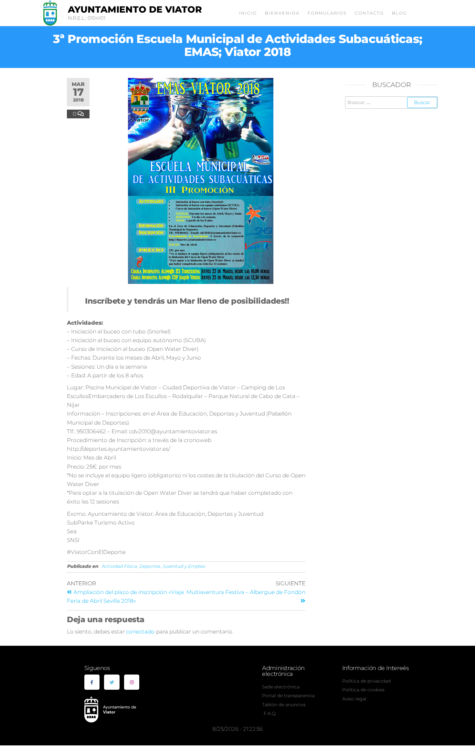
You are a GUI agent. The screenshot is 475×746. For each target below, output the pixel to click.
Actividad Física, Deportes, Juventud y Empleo (153, 566)
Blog (399, 13)
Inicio (248, 13)
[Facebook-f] (92, 682)
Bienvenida (282, 13)
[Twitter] (112, 682)
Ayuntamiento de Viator (135, 9)
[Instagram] (132, 682)
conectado (140, 631)
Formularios (327, 13)
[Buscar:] (391, 102)
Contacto (369, 13)
